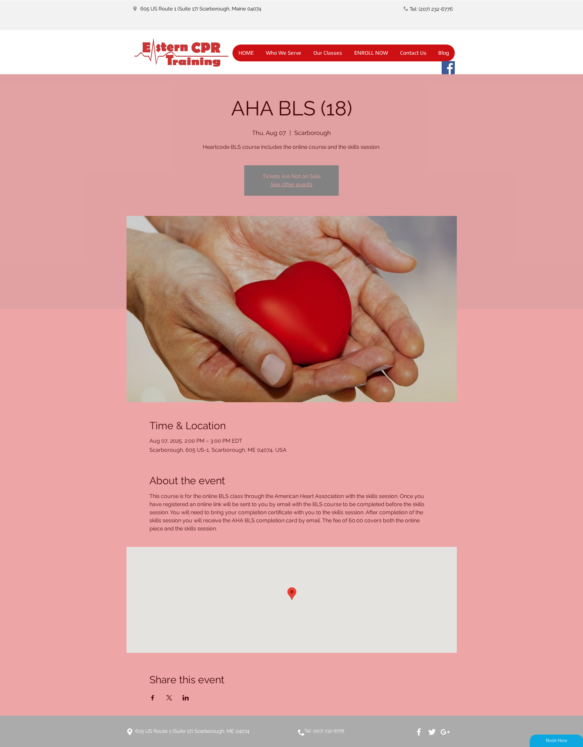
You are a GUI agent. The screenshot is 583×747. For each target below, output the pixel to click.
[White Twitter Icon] (432, 732)
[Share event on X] (169, 697)
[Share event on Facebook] (152, 697)
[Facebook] (448, 67)
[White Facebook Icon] (419, 732)
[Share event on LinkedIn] (186, 697)
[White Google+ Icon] (445, 732)
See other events (291, 184)
